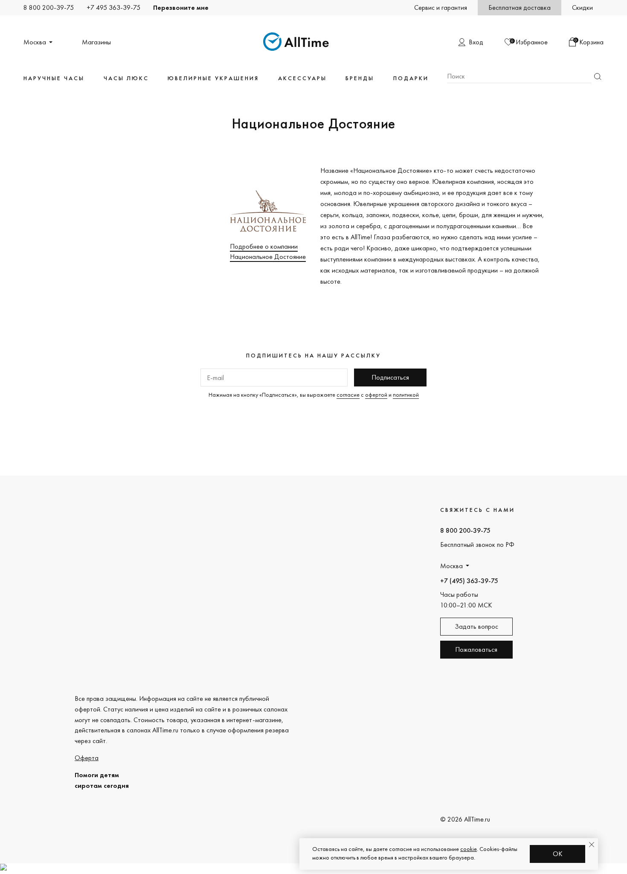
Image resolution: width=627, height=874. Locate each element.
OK (558, 853)
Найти (598, 76)
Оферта (87, 757)
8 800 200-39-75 (48, 7)
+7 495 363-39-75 (113, 7)
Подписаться (390, 377)
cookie (468, 849)
